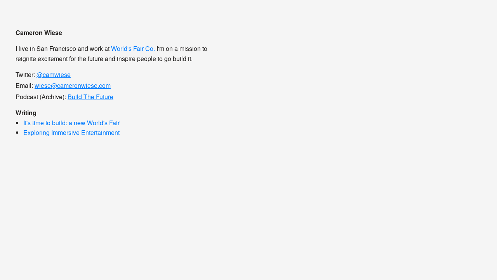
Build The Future (90, 96)
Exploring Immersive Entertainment (71, 132)
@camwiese (53, 74)
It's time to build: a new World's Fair (71, 122)
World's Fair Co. (133, 48)
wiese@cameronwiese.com (73, 85)
